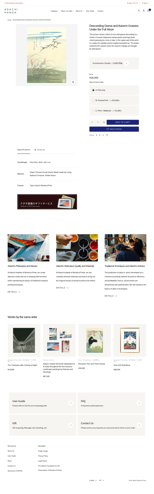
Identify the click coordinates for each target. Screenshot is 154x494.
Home (9, 20)
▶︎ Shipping (40, 150)
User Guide (90, 11)
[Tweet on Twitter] (103, 135)
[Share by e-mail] (107, 135)
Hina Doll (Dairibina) (122, 365)
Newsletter (42, 446)
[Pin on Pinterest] (99, 135)
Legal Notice (42, 461)
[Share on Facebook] (96, 135)
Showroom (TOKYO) (15, 471)
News (10, 461)
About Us (79, 11)
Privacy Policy (43, 456)
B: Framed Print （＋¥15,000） (108, 100)
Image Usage (43, 451)
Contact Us (12, 466)
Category (54, 11)
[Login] (144, 11)
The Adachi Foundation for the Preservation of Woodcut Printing (50, 468)
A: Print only (100, 90)
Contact (100, 11)
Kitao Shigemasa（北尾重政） (89, 360)
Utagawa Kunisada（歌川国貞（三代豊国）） (22, 360)
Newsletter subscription (14, 3)
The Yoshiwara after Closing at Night (22, 365)
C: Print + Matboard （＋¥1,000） (109, 111)
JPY (100, 480)
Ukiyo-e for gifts (66, 11)
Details (12, 292)
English (144, 3)
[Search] (139, 11)
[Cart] (148, 11)
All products (12, 446)
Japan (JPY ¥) (133, 3)
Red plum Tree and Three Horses (91, 364)
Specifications (23, 150)
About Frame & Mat (96, 82)
